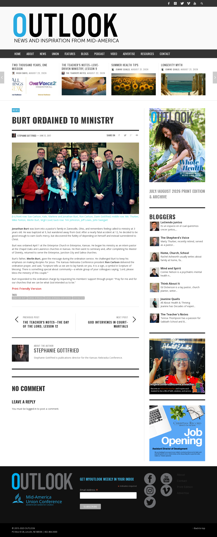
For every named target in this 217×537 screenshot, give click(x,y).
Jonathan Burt (19, 298)
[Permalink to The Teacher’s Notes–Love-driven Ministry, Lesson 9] (34, 86)
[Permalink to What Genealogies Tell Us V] (183, 84)
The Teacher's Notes (26, 73)
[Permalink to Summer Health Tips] (84, 84)
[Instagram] (175, 3)
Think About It (172, 69)
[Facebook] (169, 3)
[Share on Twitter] (125, 135)
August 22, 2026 (46, 73)
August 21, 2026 (90, 69)
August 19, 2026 (190, 69)
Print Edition (185, 487)
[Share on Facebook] (119, 135)
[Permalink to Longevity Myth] (133, 84)
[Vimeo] (188, 3)
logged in (31, 408)
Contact (182, 481)
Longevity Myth (122, 65)
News (16, 110)
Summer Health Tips (75, 65)
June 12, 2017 (45, 135)
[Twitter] (182, 3)
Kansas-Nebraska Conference (58, 298)
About (181, 475)
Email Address (89, 490)
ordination (78, 298)
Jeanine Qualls (73, 69)
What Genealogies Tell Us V (180, 65)
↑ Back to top (199, 528)
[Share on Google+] (131, 135)
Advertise (183, 493)
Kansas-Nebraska (35, 298)
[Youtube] (195, 3)
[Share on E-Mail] (136, 135)
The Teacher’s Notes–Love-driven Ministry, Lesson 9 (31, 67)
